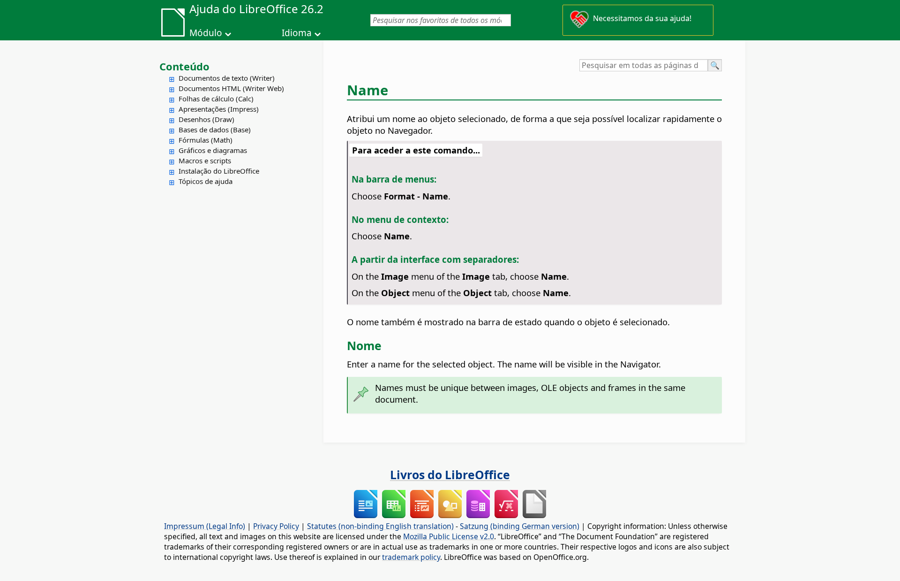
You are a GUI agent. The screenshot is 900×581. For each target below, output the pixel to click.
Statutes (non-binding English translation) (380, 526)
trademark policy (411, 557)
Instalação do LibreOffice (219, 171)
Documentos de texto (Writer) (227, 78)
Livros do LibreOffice (450, 474)
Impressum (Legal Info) (204, 526)
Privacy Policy (276, 526)
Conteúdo (184, 66)
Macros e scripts (205, 160)
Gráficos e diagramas (213, 150)
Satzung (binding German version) (519, 526)
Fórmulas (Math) (205, 140)
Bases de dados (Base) (215, 129)
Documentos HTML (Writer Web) (231, 88)
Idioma (297, 33)
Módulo (205, 33)
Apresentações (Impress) (219, 109)
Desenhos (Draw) (206, 119)
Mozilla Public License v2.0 (448, 536)
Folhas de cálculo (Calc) (216, 98)
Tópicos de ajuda (205, 181)
